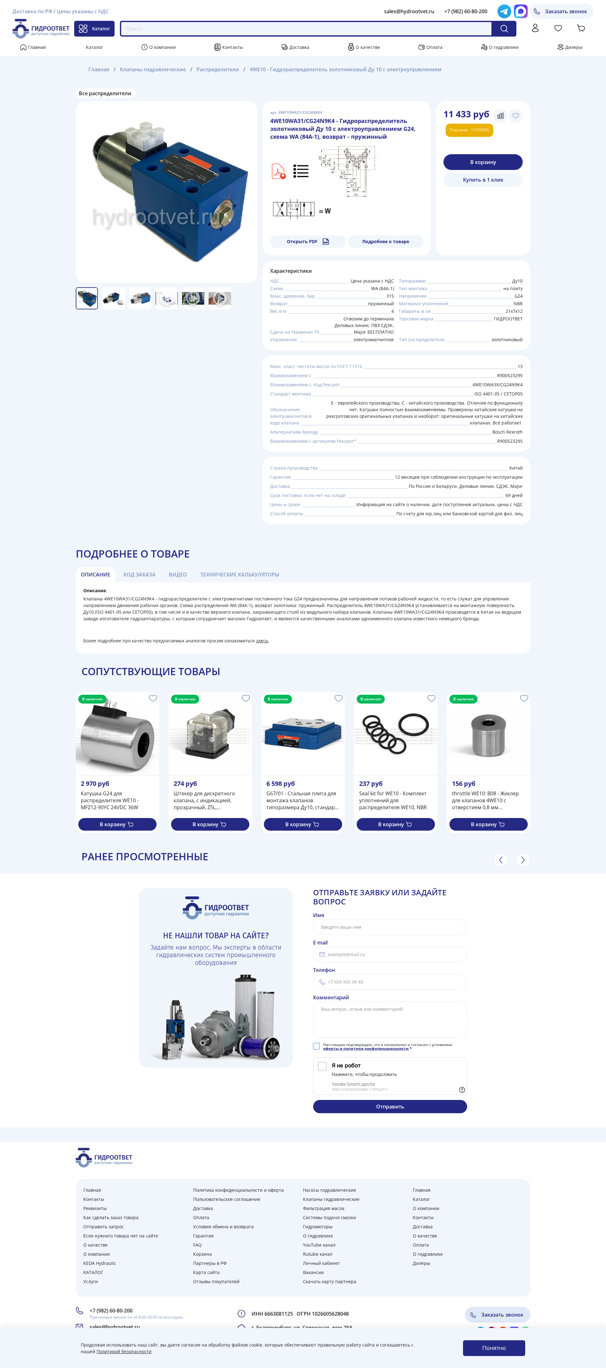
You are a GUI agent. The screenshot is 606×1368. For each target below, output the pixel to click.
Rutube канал (317, 1254)
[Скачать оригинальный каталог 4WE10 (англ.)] (278, 171)
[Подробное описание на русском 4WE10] (301, 171)
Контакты (232, 47)
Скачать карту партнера (329, 1281)
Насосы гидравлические (329, 1190)
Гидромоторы (318, 1227)
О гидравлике (504, 47)
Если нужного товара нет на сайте (120, 1236)
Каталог (101, 29)
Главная (37, 47)
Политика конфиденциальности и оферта (238, 1190)
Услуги (90, 1281)
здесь (262, 641)
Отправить (390, 1106)
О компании (162, 47)
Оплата (434, 47)
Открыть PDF (302, 241)
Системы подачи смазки (329, 1217)
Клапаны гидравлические (153, 69)
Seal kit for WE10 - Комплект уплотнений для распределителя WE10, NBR (393, 800)
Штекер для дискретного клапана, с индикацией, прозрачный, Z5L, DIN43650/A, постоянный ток (209, 800)
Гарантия (203, 1236)
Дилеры (574, 47)
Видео (178, 574)
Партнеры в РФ (210, 1263)
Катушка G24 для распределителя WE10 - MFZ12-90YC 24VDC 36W (110, 800)
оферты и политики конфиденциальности (366, 1048)
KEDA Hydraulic (99, 1263)
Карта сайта (206, 1272)
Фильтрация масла (323, 1208)
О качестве (368, 47)
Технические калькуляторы (239, 574)
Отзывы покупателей (216, 1281)
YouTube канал (319, 1245)
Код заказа (139, 574)
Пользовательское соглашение (226, 1199)
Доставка (299, 47)
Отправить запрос (103, 1227)
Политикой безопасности (124, 1351)
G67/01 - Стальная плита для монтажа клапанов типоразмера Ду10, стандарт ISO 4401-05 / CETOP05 (301, 800)
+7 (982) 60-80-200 (465, 11)
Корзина (202, 1254)
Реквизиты (95, 1208)
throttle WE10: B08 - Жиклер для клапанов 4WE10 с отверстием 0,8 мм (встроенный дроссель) (485, 800)
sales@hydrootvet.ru (409, 11)
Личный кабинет (321, 1263)
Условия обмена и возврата (223, 1227)
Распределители (218, 69)
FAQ (197, 1245)
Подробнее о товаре (385, 241)
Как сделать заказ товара (111, 1217)
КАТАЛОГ (93, 1272)
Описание (95, 574)
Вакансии (313, 1272)
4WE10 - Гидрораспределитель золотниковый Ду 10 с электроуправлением (346, 69)
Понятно (494, 1348)
